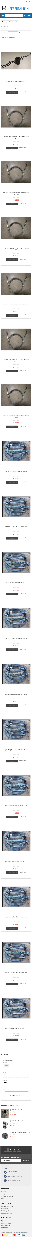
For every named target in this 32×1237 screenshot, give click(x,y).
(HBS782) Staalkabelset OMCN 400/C (16, 694)
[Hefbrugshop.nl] (16, 6)
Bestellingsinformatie (7, 1211)
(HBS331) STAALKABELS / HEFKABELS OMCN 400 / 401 (16, 193)
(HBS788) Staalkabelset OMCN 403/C (16, 1028)
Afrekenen (26, 1)
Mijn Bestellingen (5, 1225)
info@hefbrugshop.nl (16, 1176)
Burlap (17, 1075)
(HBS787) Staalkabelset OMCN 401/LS (16, 973)
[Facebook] (6, 1150)
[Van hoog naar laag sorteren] (19, 33)
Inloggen (29, 1)
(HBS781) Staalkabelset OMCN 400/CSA (16, 638)
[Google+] (14, 1150)
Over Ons (3, 1191)
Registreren (4, 1227)
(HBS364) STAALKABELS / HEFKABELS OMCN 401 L (16, 304)
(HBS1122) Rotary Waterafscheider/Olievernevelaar (20, 1110)
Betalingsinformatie (6, 1213)
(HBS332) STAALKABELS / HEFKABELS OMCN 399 (16, 249)
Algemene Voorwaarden (7, 1206)
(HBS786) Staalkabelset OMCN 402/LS (16, 917)
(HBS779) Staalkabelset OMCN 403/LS (16, 527)
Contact (3, 1198)
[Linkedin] (19, 1150)
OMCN (9, 21)
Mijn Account (4, 1221)
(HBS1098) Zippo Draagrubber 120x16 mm (20, 1132)
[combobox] (14, 15)
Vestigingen (4, 1194)
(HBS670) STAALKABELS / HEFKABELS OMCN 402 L (16, 416)
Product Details (22, 92)
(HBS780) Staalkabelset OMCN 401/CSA (16, 582)
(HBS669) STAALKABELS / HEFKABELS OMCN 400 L (16, 360)
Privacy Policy (5, 1208)
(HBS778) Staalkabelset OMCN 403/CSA (16, 471)
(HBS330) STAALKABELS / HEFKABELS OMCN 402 (16, 137)
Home (3, 21)
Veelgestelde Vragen (7, 1196)
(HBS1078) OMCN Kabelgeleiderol (16, 81)
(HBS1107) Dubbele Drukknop (18, 1121)
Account (23, 1)
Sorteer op (5, 33)
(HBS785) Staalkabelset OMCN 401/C (16, 861)
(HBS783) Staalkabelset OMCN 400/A (16, 750)
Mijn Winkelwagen (6, 1223)
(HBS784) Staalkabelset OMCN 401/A (16, 805)
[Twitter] (10, 1150)
